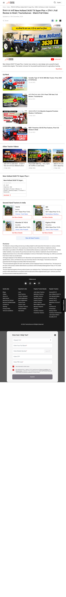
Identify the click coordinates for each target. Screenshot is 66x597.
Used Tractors (22, 294)
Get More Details (17, 217)
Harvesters (21, 310)
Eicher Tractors (38, 302)
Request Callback (63, 305)
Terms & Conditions (8, 310)
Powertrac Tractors (39, 312)
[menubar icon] (4, 3)
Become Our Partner (8, 300)
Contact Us (6, 304)
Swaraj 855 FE (53, 292)
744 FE (17, 207)
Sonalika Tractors (38, 296)
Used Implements (22, 298)
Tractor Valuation (23, 296)
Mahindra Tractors (39, 294)
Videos (8, 7)
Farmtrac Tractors (38, 310)
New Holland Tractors (39, 304)
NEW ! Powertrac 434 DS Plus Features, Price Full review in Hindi (44, 129)
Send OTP (48, 351)
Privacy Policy (6, 308)
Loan (19, 292)
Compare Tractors (23, 306)
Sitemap (5, 306)
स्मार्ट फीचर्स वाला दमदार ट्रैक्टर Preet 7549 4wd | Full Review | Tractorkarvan (43, 95)
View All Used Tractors (32, 238)
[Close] (55, 335)
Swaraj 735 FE (53, 310)
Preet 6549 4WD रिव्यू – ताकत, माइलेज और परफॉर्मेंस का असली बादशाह (39, 165)
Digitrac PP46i (50, 222)
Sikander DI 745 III (21, 222)
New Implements (22, 300)
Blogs (4, 292)
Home (4, 7)
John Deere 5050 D (54, 314)
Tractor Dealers (22, 308)
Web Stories (6, 298)
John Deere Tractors (39, 292)
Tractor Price (21, 302)
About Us (5, 296)
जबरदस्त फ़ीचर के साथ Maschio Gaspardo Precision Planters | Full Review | (43, 112)
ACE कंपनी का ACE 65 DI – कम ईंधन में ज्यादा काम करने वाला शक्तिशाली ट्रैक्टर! (14, 165)
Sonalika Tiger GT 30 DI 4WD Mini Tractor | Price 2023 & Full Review (45, 79)
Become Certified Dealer (9, 302)
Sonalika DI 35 (53, 317)
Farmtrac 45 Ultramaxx (55, 312)
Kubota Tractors (38, 300)
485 (46, 207)
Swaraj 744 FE (53, 300)
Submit (32, 377)
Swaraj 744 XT (53, 298)
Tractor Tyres (21, 304)
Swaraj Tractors (38, 298)
